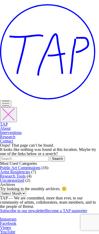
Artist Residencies (15, 172)
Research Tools (13, 176)
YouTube (7, 232)
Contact (6, 141)
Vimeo (5, 227)
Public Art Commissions (20, 167)
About (5, 128)
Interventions (11, 132)
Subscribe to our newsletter (22, 210)
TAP (4, 124)
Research (7, 137)
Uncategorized (12, 180)
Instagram (8, 219)
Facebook (8, 223)
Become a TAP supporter (66, 210)
